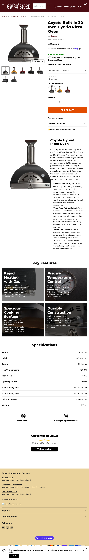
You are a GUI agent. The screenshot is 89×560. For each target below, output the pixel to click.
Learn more (73, 550)
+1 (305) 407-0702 (11, 499)
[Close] (87, 548)
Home (4, 16)
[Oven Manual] (23, 418)
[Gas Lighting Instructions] (66, 418)
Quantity (51, 97)
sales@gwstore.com (12, 504)
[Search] (49, 6)
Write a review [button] (44, 449)
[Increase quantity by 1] (68, 102)
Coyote (54, 36)
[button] (5, 70)
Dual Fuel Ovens (17, 16)
